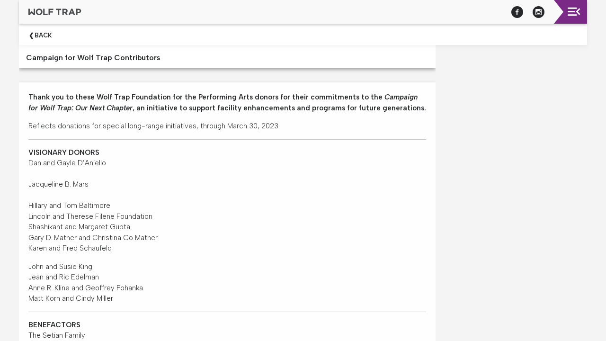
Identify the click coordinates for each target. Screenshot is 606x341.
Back (43, 35)
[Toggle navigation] (574, 11)
